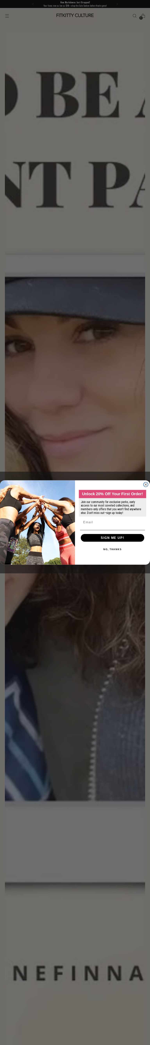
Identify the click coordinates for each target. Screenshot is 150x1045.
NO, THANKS (112, 549)
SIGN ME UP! (112, 537)
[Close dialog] (146, 484)
